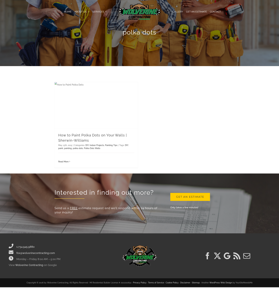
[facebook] (207, 255)
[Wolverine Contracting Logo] (139, 4)
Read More (63, 161)
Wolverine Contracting (29, 265)
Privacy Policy (139, 282)
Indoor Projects (97, 145)
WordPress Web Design (220, 282)
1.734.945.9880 (25, 246)
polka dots (78, 148)
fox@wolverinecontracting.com (35, 253)
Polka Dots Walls (92, 148)
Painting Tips (111, 145)
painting (68, 148)
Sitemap (196, 282)
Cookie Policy (172, 282)
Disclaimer (185, 282)
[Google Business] (227, 255)
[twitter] (217, 255)
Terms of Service (156, 282)
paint (60, 148)
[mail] (246, 255)
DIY (87, 145)
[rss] (236, 255)
